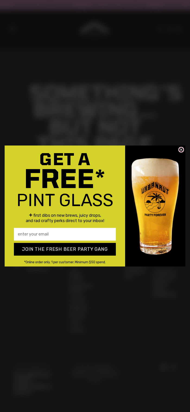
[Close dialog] (181, 149)
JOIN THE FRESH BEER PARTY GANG (65, 249)
